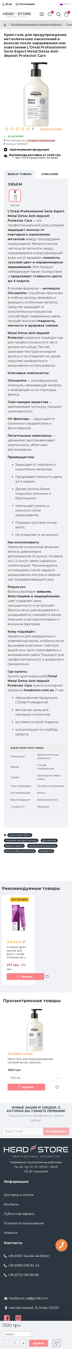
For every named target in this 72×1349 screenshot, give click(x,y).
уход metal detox (20, 835)
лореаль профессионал (21, 840)
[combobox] (18, 1334)
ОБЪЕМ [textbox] (9, 1334)
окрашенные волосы (42, 845)
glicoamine (49, 840)
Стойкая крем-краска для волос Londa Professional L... (17, 952)
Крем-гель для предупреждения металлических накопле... (30, 1060)
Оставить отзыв (20, 1053)
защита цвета (14, 845)
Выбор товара (20, 174)
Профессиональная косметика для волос (36, 24)
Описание (49, 174)
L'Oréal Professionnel (40, 140)
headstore (46, 851)
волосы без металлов (19, 851)
